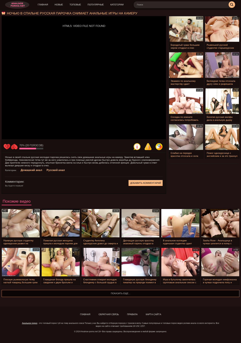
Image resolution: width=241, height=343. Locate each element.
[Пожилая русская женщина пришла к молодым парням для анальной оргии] (61, 223)
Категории (117, 4)
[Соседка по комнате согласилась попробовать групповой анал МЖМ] (186, 101)
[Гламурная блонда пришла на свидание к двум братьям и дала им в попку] (61, 262)
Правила (132, 314)
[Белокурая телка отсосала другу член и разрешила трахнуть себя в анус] (222, 65)
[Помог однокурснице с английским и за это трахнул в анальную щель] (222, 137)
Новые (59, 4)
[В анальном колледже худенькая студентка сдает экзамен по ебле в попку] (180, 223)
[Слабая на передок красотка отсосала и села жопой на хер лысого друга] (186, 137)
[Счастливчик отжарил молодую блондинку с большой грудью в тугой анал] (101, 262)
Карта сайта (153, 314)
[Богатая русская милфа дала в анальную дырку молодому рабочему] (222, 101)
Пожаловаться (148, 146)
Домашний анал (31, 170)
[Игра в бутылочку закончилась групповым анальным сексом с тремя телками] (180, 262)
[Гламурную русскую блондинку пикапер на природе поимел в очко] (140, 262)
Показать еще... (120, 293)
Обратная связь (109, 314)
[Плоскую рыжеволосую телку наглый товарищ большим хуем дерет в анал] (21, 262)
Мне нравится (6, 146)
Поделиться (159, 146)
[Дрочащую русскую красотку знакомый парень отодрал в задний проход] (140, 223)
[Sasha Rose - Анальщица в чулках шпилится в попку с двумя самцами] (220, 223)
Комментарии (14, 181)
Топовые (75, 4)
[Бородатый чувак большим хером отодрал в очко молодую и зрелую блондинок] (186, 29)
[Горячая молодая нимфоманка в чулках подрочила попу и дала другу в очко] (220, 262)
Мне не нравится (14, 146)
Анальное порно (29, 323)
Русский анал (56, 170)
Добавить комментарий (145, 183)
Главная (43, 4)
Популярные (96, 4)
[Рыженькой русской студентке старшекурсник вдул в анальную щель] (222, 29)
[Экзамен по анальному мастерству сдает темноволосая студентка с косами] (186, 65)
